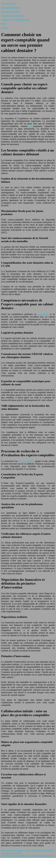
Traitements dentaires (10, 7)
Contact (4, 27)
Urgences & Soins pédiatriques (15, 19)
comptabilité (43, 314)
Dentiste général (8, 3)
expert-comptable (26, 461)
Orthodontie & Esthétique (12, 15)
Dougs (30, 126)
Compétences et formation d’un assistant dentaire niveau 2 (27, 855)
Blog (3, 23)
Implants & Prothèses (10, 11)
